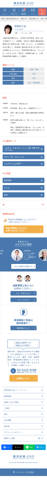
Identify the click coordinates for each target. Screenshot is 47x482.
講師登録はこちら (23, 328)
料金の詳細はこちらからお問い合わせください (16, 229)
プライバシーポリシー (13, 432)
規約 (6, 414)
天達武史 (27, 250)
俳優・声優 (34, 69)
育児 (34, 78)
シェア (8, 447)
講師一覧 (23, 19)
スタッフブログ (23, 300)
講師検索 (7, 396)
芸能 (13, 69)
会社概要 (7, 420)
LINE (31, 447)
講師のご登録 (9, 438)
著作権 (6, 426)
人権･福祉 (13, 74)
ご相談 (6, 408)
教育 (13, 78)
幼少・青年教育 (34, 82)
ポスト (19, 447)
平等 (34, 74)
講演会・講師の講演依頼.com (10, 19)
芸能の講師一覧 (33, 19)
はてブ (41, 447)
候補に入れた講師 (11, 402)
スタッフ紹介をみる (23, 293)
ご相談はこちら (22, 378)
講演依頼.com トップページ (15, 390)
